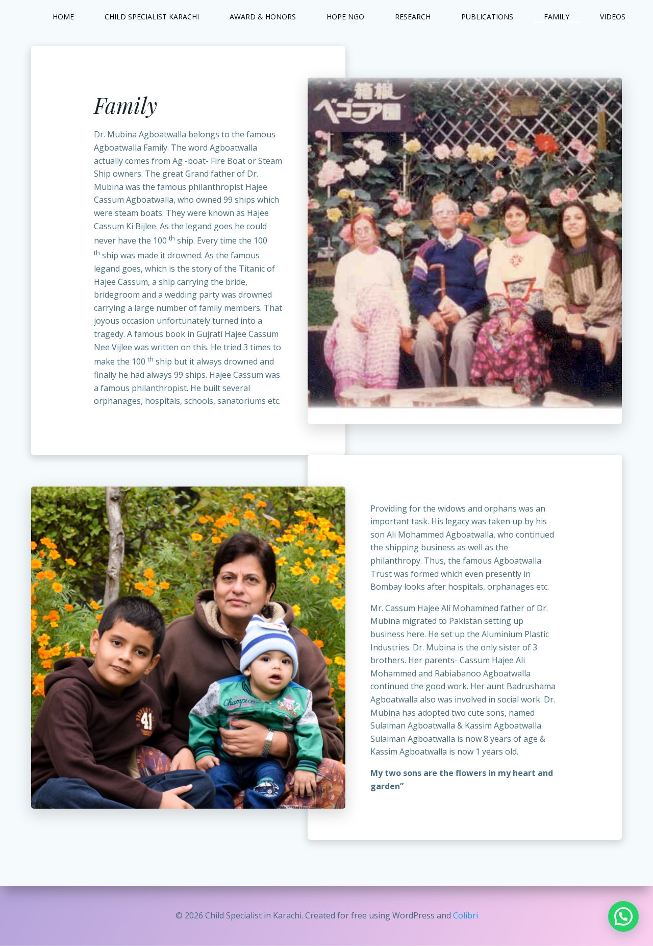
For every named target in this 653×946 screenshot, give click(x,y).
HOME (63, 16)
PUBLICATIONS (487, 16)
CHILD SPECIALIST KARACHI (152, 16)
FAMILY (556, 16)
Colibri (465, 915)
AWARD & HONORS (263, 16)
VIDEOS (612, 16)
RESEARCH (413, 16)
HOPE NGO (345, 16)
